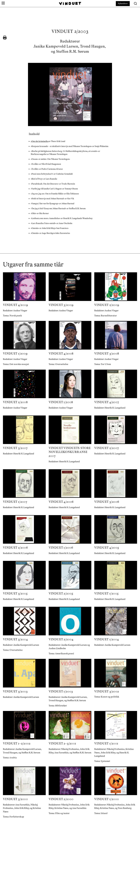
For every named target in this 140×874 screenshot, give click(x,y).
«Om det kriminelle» (40, 141)
